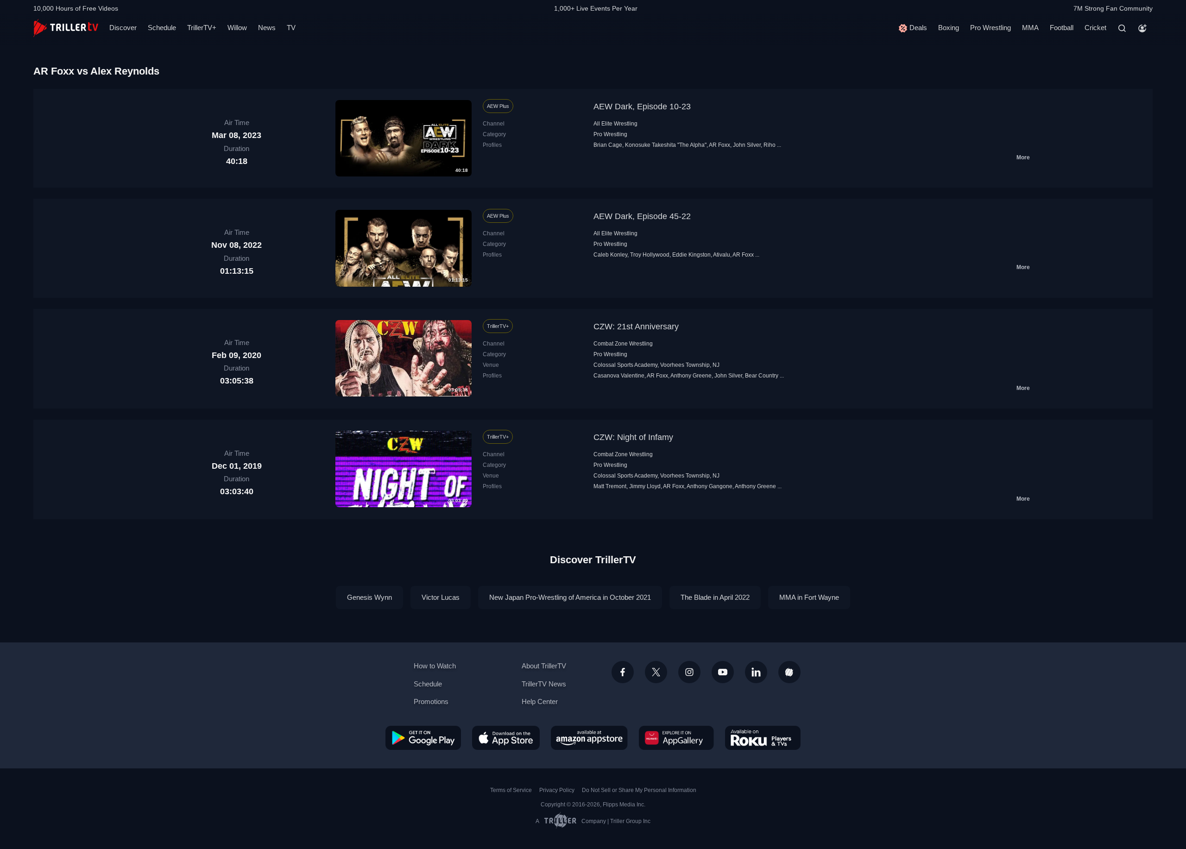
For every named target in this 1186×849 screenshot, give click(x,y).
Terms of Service (511, 790)
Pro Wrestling (990, 27)
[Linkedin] (756, 672)
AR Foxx (719, 145)
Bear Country (761, 375)
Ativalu (721, 255)
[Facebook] (623, 672)
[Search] (1122, 28)
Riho (769, 145)
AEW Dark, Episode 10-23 (642, 106)
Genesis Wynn (369, 597)
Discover (123, 27)
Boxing (948, 27)
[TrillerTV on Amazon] (589, 738)
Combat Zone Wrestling (623, 343)
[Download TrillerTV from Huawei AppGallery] (676, 738)
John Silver (747, 145)
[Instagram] (689, 672)
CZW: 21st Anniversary (636, 326)
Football (1061, 27)
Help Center (540, 701)
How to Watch (435, 666)
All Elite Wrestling (615, 123)
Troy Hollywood (649, 255)
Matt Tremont (609, 486)
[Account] (1142, 28)
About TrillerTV (544, 666)
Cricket (1095, 27)
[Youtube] (723, 672)
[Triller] (789, 672)
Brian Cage (607, 145)
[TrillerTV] (65, 28)
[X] (656, 672)
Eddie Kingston (691, 255)
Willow (237, 27)
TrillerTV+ (201, 27)
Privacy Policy (556, 790)
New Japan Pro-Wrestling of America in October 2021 (570, 597)
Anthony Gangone (709, 486)
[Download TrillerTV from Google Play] (423, 738)
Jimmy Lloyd (645, 486)
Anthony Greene (691, 375)
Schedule (162, 27)
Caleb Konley (610, 255)
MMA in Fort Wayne (809, 597)
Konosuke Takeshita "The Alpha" (666, 145)
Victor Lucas (441, 597)
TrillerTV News (544, 684)
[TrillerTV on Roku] (763, 738)
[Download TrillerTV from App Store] (506, 738)
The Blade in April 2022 (715, 597)
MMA (1030, 27)
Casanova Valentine (618, 375)
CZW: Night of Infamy (633, 437)
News (267, 27)
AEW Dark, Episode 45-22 (642, 216)
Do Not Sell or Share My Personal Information (639, 790)
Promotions (431, 701)
